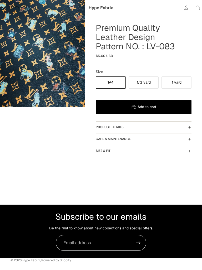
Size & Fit (103, 151)
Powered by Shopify (56, 260)
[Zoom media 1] (42, 53)
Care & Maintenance (113, 139)
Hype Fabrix (31, 260)
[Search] (17, 8)
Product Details (110, 127)
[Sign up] (138, 242)
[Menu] (6, 8)
